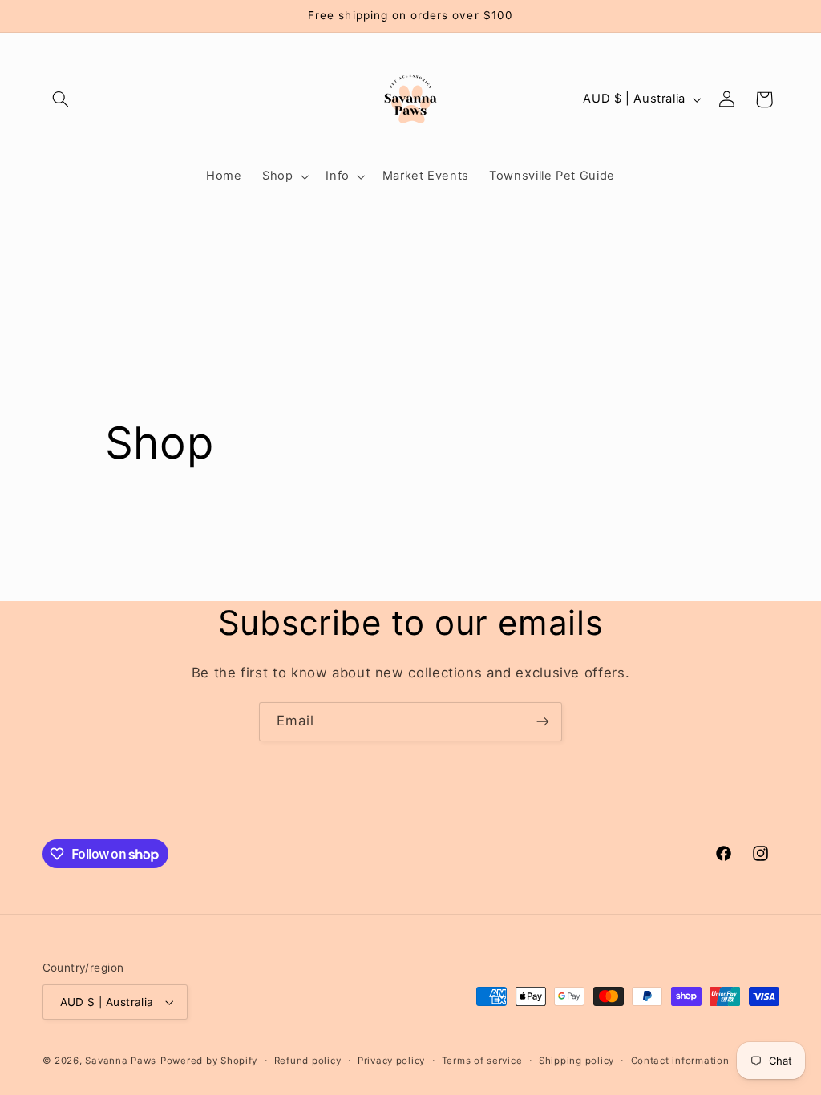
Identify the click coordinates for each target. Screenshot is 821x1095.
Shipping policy (576, 1060)
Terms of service (482, 1060)
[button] (60, 99)
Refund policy (308, 1060)
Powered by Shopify (208, 1060)
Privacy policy (391, 1060)
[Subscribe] (542, 721)
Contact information (680, 1060)
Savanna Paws (120, 1060)
